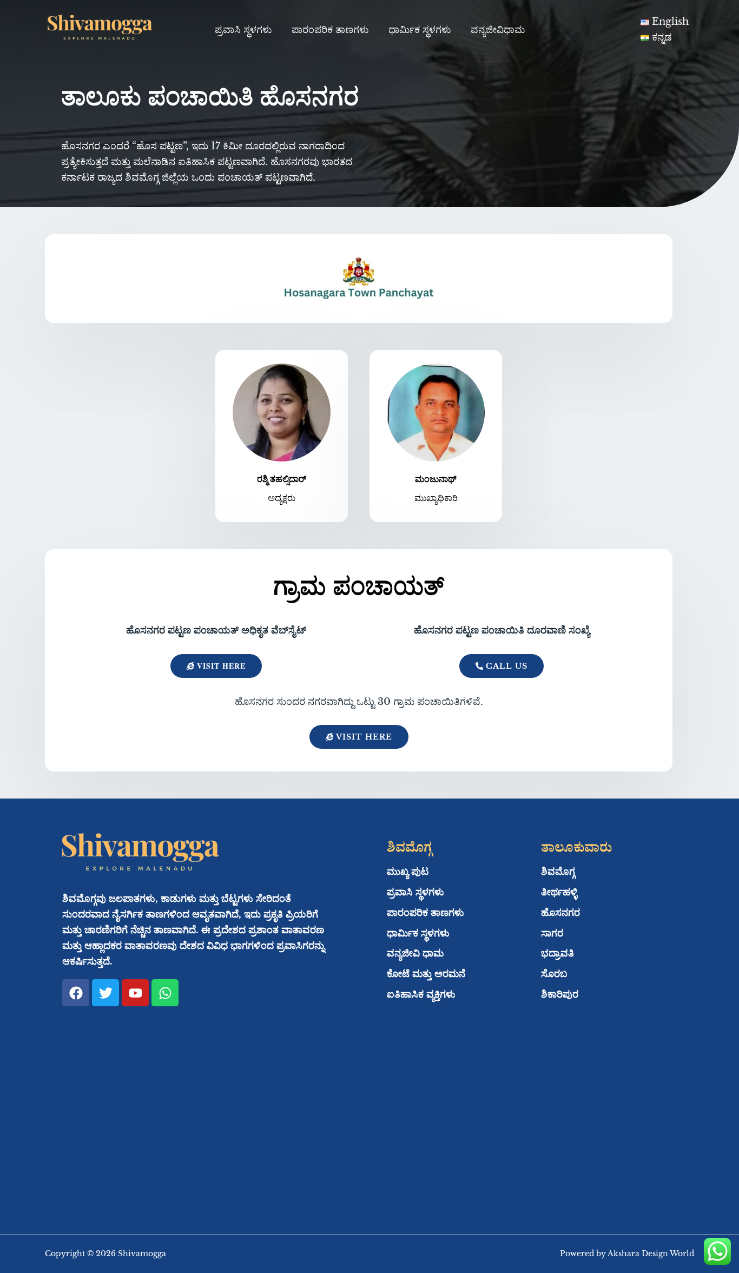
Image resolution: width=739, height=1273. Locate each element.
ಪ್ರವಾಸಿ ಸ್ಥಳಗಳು (243, 30)
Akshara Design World (651, 1253)
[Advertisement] (369, 1134)
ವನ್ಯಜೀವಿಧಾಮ (498, 30)
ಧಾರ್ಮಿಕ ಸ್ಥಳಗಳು (419, 30)
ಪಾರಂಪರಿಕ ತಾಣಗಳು (330, 30)
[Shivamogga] (99, 29)
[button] (358, 737)
